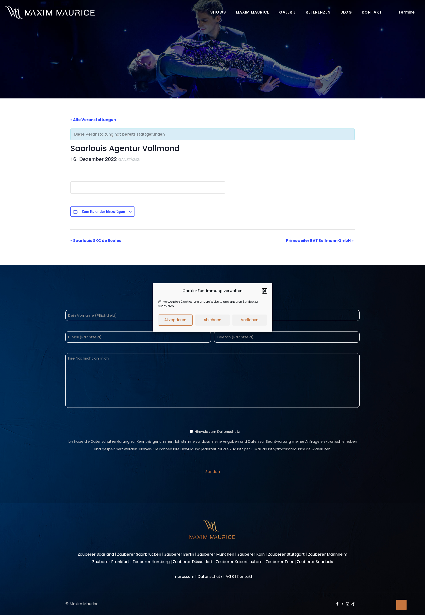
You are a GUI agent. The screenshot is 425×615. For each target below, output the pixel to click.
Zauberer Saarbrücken (139, 554)
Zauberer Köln (251, 554)
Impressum (183, 576)
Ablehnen (212, 319)
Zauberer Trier (280, 562)
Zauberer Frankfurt (110, 562)
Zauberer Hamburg (151, 562)
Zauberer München (215, 554)
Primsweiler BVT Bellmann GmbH (319, 240)
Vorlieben (249, 319)
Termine (406, 12)
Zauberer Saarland (96, 554)
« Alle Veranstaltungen (93, 119)
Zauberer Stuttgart (286, 554)
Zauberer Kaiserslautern (239, 562)
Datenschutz (209, 576)
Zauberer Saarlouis (315, 562)
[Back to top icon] (401, 605)
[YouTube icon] (342, 603)
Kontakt (245, 576)
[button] (264, 290)
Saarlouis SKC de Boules (95, 240)
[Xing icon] (353, 603)
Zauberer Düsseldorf (192, 562)
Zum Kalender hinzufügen (103, 211)
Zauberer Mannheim (327, 554)
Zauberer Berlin (179, 554)
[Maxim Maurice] (50, 12)
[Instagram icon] (347, 603)
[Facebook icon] (337, 603)
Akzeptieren (175, 319)
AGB (230, 576)
